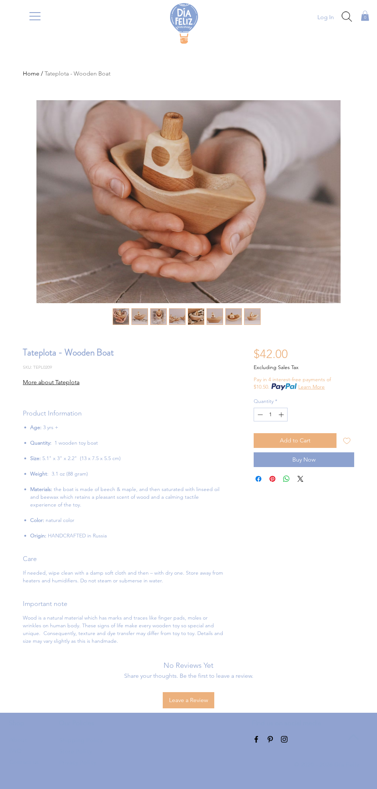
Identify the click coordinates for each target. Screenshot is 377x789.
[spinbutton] (270, 414)
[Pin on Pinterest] (272, 478)
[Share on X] (300, 478)
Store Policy (75, 751)
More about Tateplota (51, 382)
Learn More (311, 386)
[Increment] (281, 414)
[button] (34, 16)
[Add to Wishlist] (346, 440)
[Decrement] (259, 414)
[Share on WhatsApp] (286, 478)
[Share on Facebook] (258, 478)
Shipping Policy (81, 740)
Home (31, 73)
